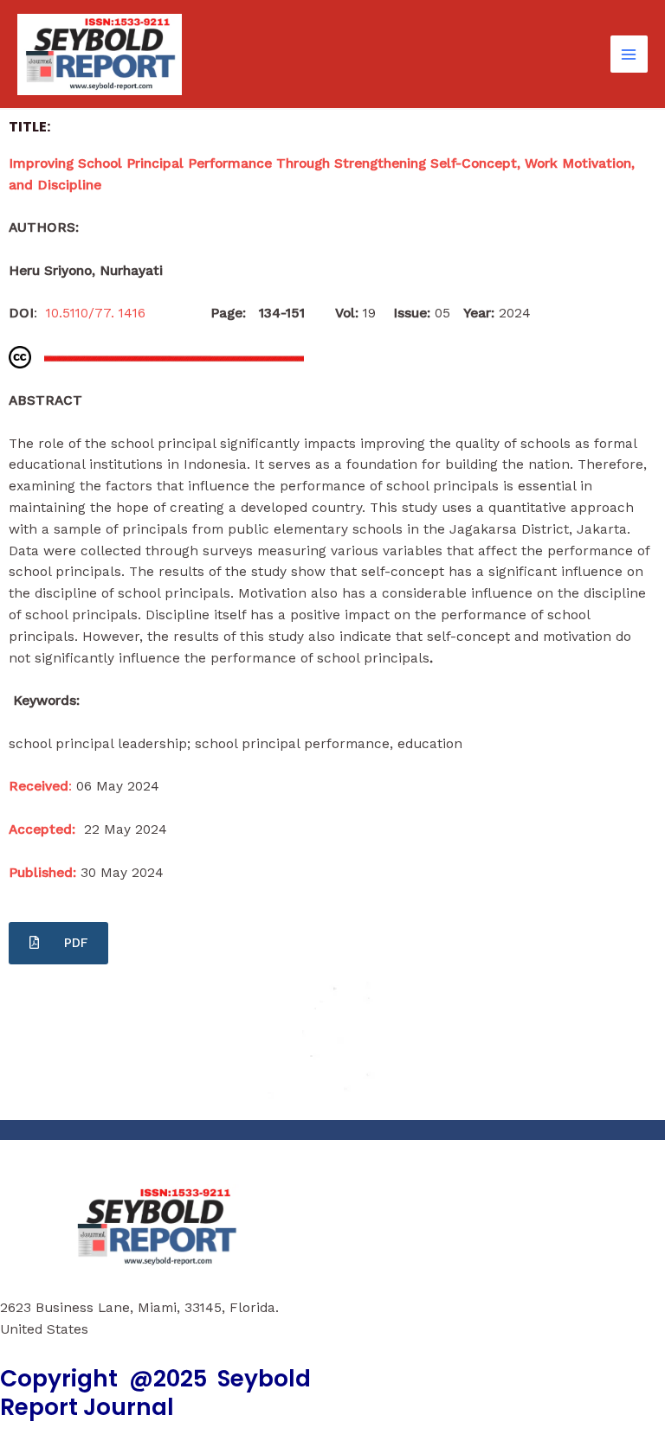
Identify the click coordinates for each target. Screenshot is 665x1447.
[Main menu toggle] (629, 54)
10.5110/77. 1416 (102, 313)
